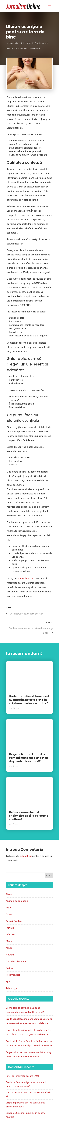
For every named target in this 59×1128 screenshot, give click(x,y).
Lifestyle (37, 43)
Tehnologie (11, 988)
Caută (49, 875)
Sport (9, 981)
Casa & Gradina (14, 921)
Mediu (9, 941)
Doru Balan (14, 43)
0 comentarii (34, 48)
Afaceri (9, 894)
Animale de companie (17, 900)
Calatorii (10, 914)
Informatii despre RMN (27, 1075)
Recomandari (20, 48)
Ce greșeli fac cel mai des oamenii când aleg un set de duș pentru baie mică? (29, 757)
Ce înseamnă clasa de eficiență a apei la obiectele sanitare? (28, 815)
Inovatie (10, 927)
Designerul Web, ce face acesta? (26, 613)
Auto (8, 907)
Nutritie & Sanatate (16, 961)
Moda (9, 947)
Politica (9, 968)
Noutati (10, 954)
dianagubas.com (25, 578)
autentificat (26, 855)
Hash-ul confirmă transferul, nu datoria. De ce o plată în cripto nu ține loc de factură (29, 699)
